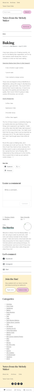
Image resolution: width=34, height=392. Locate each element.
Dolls (7, 318)
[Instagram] (12, 384)
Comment (25, 203)
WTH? (8, 358)
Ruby (7, 348)
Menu (4, 34)
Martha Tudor (10, 332)
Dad (7, 316)
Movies (8, 342)
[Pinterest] (21, 384)
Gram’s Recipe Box (8, 98)
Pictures (8, 346)
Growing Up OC (11, 328)
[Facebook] (15, 384)
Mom (7, 340)
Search (27, 12)
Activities (9, 304)
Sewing (8, 350)
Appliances (9, 308)
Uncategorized (10, 354)
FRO (7, 324)
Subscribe (22, 290)
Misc (7, 338)
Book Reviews (10, 312)
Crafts (8, 314)
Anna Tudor (9, 306)
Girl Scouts (9, 326)
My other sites (10, 344)
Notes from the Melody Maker (14, 19)
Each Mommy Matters (12, 320)
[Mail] (18, 384)
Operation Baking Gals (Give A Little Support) (16, 63)
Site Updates (10, 352)
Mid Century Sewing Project (14, 336)
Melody (8, 334)
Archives (26, 27)
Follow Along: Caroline (13, 322)
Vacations (9, 356)
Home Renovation (11, 330)
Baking (8, 310)
